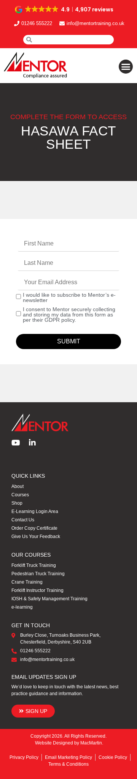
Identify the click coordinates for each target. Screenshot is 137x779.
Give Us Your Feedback (35, 536)
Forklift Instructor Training (37, 590)
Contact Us (22, 519)
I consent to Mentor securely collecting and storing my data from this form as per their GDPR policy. (69, 315)
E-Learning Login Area (34, 511)
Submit (68, 341)
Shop (16, 503)
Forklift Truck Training (33, 565)
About (17, 486)
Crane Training (27, 582)
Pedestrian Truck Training (38, 573)
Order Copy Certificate (34, 528)
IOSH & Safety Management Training (49, 598)
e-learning (22, 607)
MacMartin (91, 743)
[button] (65, 9)
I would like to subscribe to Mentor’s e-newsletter (69, 297)
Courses (20, 494)
